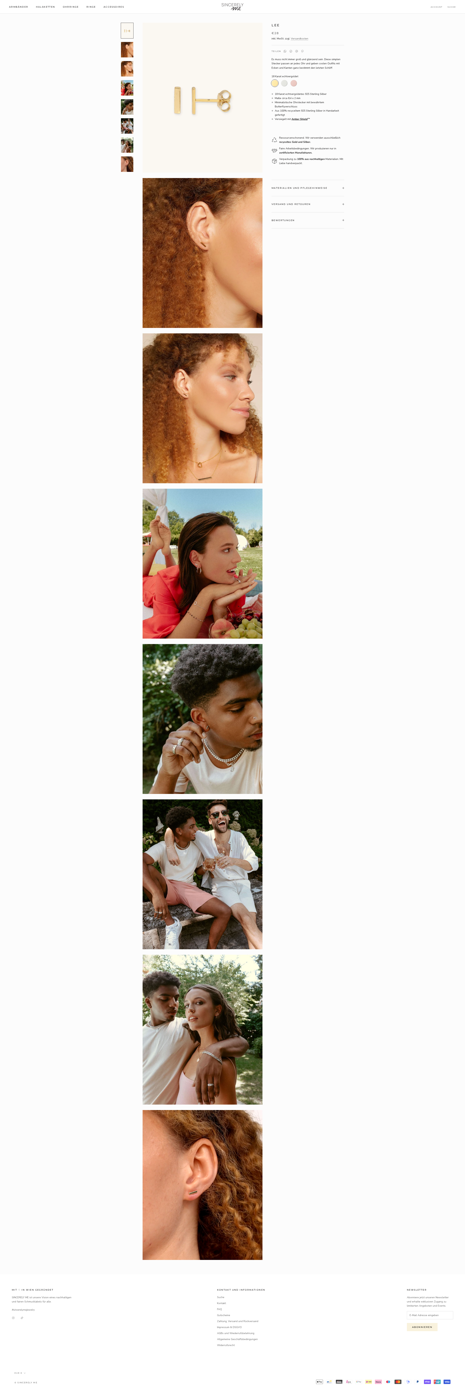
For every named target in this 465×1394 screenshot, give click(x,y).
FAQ (219, 1309)
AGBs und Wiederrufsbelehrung (235, 1333)
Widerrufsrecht (226, 1345)
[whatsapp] (285, 51)
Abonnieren (422, 1327)
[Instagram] (13, 1318)
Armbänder (18, 6)
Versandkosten (299, 38)
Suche (452, 7)
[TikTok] (22, 1318)
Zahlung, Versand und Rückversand (237, 1321)
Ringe (91, 6)
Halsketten (45, 6)
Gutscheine (223, 1315)
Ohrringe (71, 6)
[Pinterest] (302, 51)
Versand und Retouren (291, 204)
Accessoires (114, 6)
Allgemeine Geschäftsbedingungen (237, 1339)
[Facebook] (290, 51)
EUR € (18, 1373)
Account (436, 7)
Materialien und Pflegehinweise (299, 188)
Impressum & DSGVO (229, 1327)
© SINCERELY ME (26, 1382)
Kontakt (221, 1303)
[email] (296, 51)
